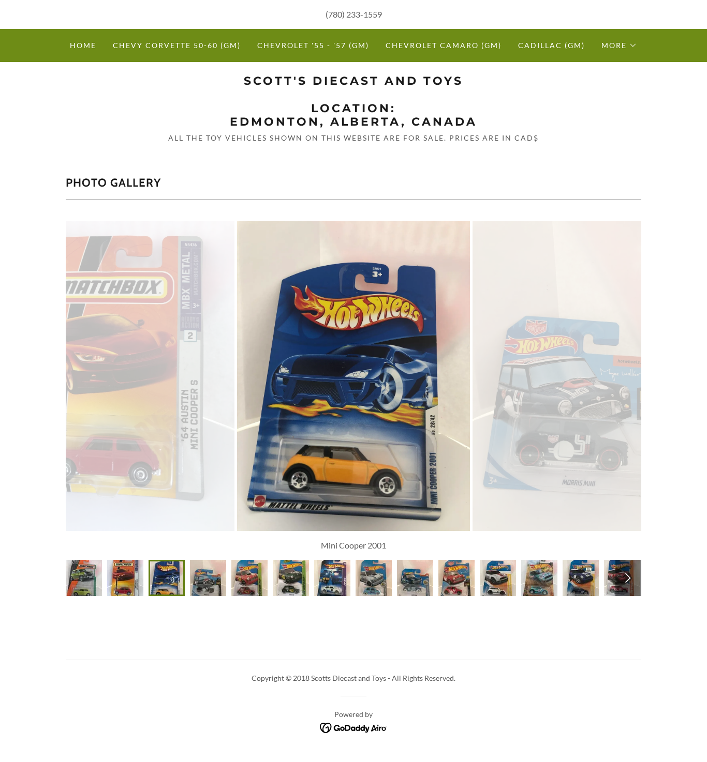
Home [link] (83, 45)
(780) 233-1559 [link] (354, 14)
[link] (353, 122)
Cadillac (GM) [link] (551, 45)
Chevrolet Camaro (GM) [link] (444, 45)
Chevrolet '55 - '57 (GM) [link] (313, 45)
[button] (619, 45)
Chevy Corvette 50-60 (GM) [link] (177, 45)
